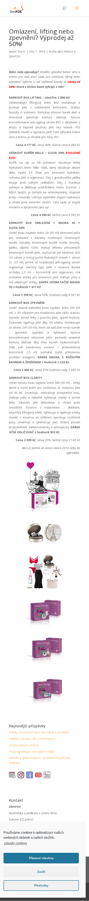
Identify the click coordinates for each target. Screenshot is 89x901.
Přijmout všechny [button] (41, 858)
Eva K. (22, 51)
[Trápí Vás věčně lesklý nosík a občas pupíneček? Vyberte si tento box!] (44, 708)
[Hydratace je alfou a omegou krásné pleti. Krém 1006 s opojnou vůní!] (44, 590)
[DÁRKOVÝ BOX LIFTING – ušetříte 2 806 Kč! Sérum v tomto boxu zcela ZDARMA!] (44, 512)
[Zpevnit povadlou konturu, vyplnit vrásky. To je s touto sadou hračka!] (44, 668)
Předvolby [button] (41, 885)
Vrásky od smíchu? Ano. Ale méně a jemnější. (39, 732)
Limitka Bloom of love (24, 745)
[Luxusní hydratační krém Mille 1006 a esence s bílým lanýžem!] (44, 551)
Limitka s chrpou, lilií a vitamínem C (32, 739)
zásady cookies (15, 843)
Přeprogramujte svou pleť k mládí (31, 752)
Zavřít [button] (41, 871)
